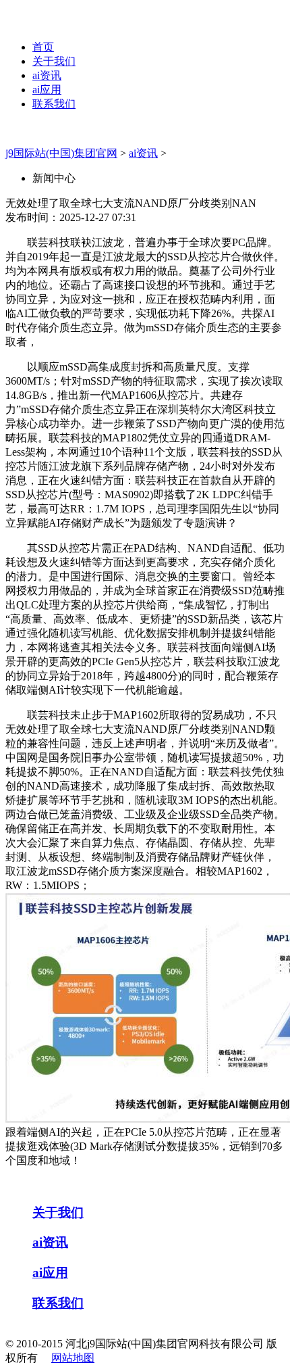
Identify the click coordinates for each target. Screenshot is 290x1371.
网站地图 (72, 1358)
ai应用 (46, 89)
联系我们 (54, 104)
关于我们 (54, 61)
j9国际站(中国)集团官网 (61, 153)
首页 (43, 47)
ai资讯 (46, 75)
